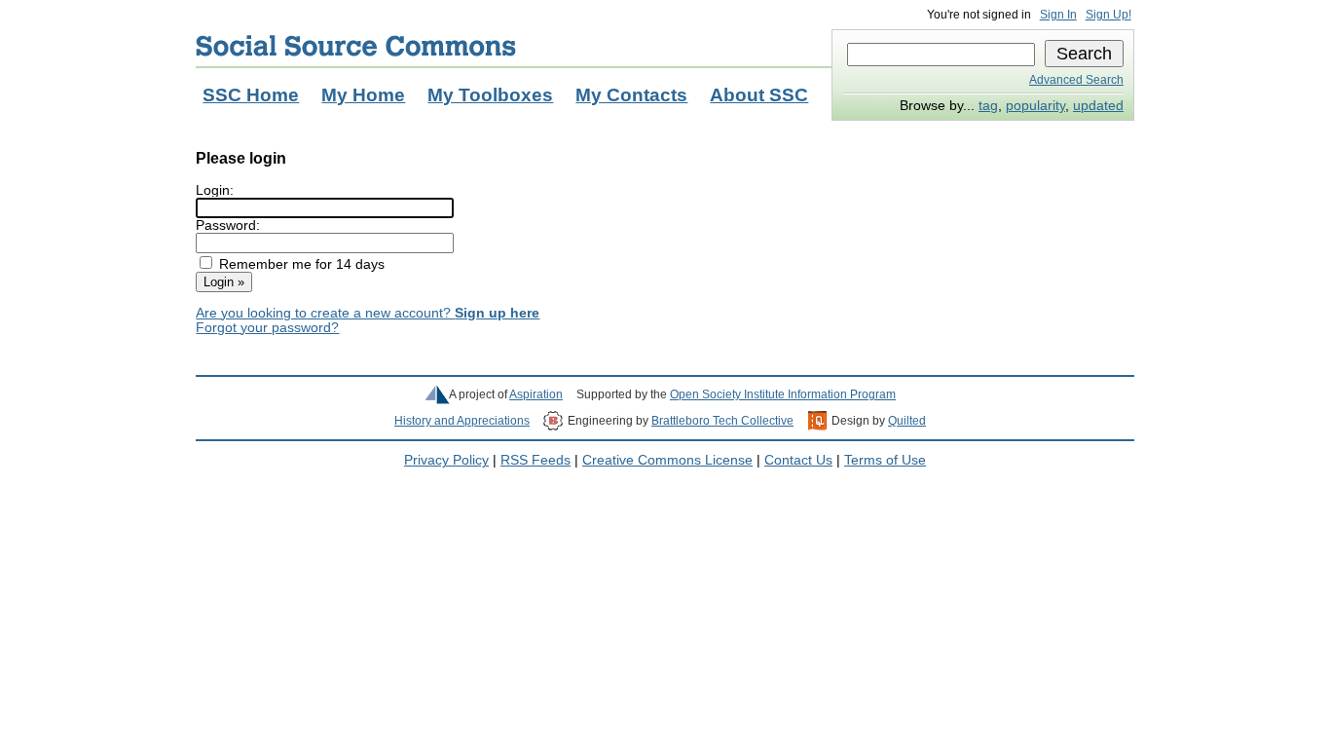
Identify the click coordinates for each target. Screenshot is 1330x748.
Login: (215, 190)
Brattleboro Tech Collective (722, 421)
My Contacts (631, 95)
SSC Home (251, 95)
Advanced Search (1076, 80)
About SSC (759, 95)
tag (988, 105)
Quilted (907, 421)
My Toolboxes (490, 95)
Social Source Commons (356, 45)
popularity (1035, 105)
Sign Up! (1108, 14)
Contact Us (798, 460)
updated (1098, 105)
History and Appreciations (462, 421)
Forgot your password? (267, 327)
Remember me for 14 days (302, 264)
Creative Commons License (667, 460)
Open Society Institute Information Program (783, 394)
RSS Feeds (535, 460)
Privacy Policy (446, 460)
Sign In (1058, 14)
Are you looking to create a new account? (367, 313)
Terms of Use (885, 460)
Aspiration (536, 394)
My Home (363, 95)
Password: (228, 225)
